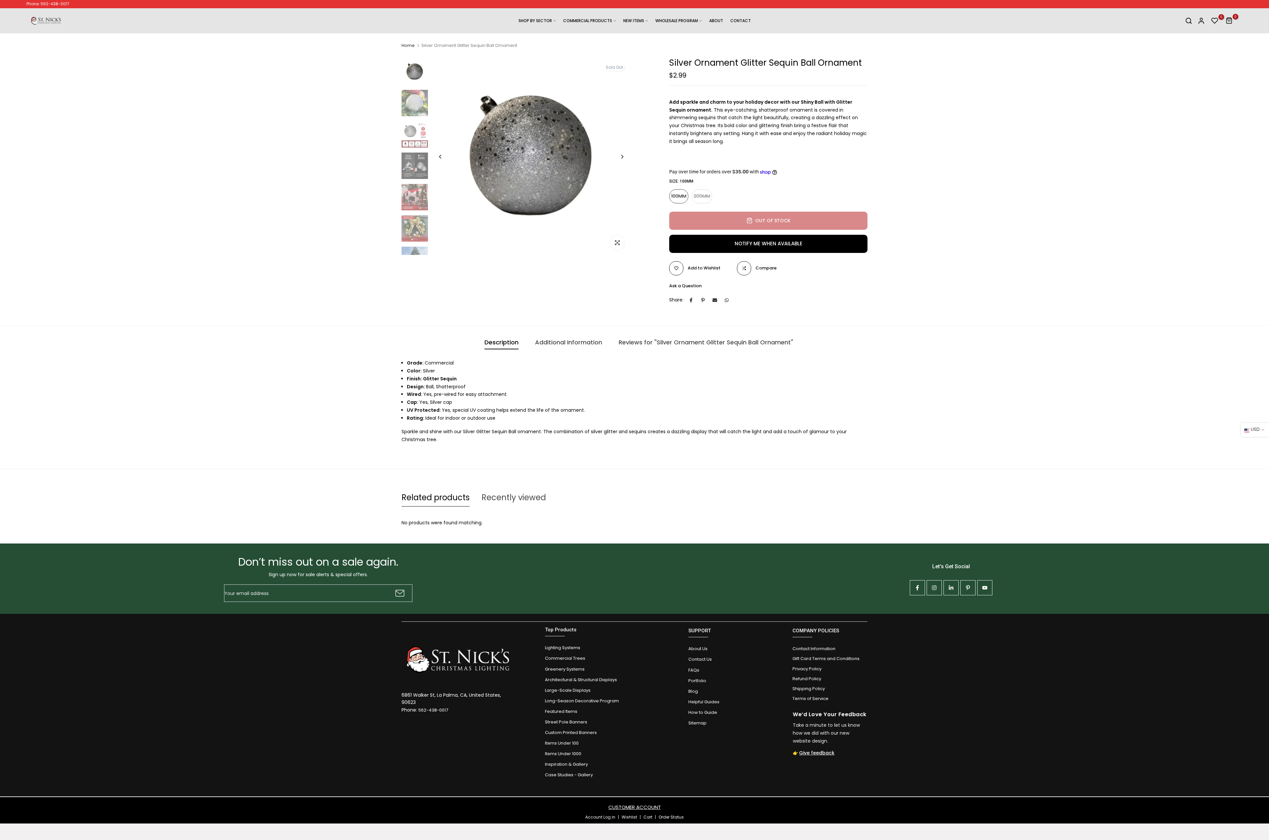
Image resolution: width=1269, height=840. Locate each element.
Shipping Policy (808, 688)
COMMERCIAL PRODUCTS (587, 20)
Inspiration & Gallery (566, 764)
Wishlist (629, 817)
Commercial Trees (565, 658)
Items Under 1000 (563, 754)
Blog (693, 691)
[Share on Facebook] (691, 300)
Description (501, 342)
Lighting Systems (562, 648)
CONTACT (740, 20)
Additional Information (568, 342)
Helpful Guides (703, 702)
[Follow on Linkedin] (951, 587)
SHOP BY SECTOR (535, 20)
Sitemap (697, 723)
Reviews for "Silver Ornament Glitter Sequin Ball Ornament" (706, 342)
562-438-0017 (433, 710)
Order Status (671, 817)
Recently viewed (513, 497)
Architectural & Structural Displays (581, 680)
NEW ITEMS (633, 20)
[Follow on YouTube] (984, 587)
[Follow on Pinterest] (968, 587)
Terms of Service (810, 698)
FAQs (693, 670)
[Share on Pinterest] (703, 300)
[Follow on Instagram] (934, 587)
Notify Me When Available (768, 243)
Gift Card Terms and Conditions (826, 658)
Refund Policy (806, 679)
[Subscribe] (399, 593)
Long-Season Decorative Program (582, 701)
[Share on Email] (714, 300)
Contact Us (700, 659)
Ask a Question (685, 286)
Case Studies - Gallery (569, 775)
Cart (647, 817)
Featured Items (561, 711)
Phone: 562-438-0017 (47, 4)
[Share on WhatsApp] (726, 300)
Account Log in (600, 817)
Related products (436, 497)
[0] (1214, 20)
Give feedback (816, 753)
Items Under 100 (562, 743)
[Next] (617, 156)
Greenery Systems (565, 669)
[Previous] (445, 156)
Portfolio (697, 681)
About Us (698, 649)
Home (408, 46)
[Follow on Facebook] (917, 587)
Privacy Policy (807, 669)
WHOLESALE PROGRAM (676, 20)
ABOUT (716, 20)
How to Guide (702, 712)
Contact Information (813, 649)
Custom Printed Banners (571, 732)
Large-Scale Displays (568, 690)
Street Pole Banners (566, 722)
